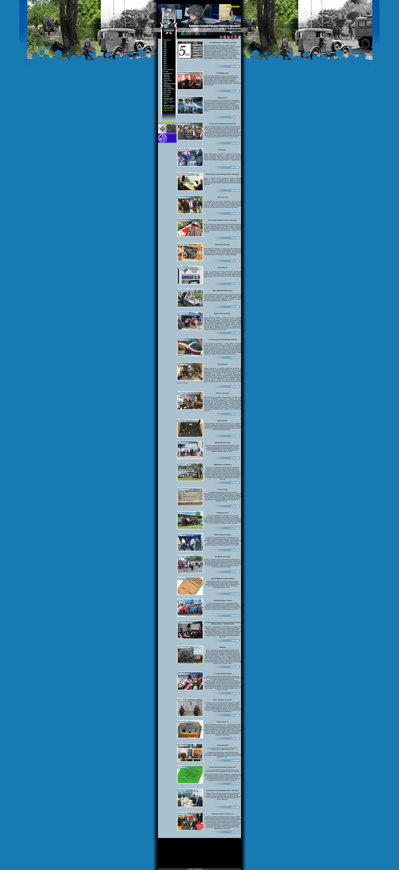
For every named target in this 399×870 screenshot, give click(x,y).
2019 (164, 54)
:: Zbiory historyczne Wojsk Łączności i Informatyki (168, 84)
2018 (164, 56)
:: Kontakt (165, 71)
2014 (164, 63)
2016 (164, 59)
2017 (164, 58)
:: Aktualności (166, 40)
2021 (164, 50)
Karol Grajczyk (207, 869)
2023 (164, 46)
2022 (164, 48)
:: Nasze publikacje (168, 89)
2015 (164, 61)
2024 (164, 44)
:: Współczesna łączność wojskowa (167, 75)
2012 (164, 67)
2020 (164, 52)
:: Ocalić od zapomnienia (167, 79)
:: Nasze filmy (166, 91)
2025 (164, 42)
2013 (164, 65)
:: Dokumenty (166, 93)
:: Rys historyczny (168, 69)
